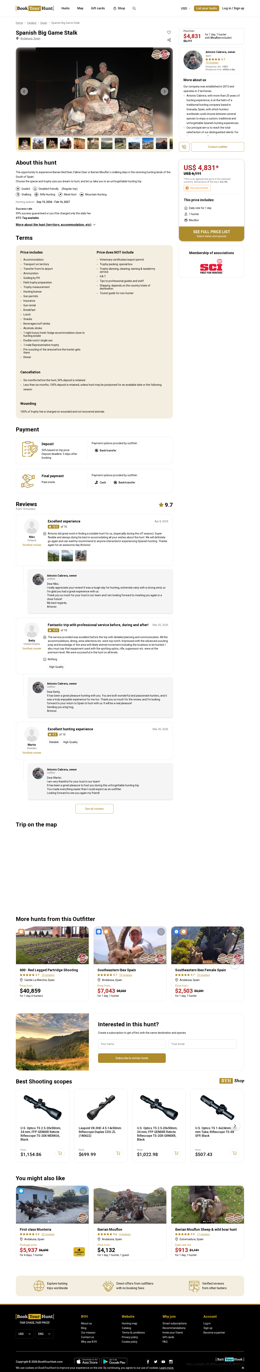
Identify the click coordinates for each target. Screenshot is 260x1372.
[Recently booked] (22, 931)
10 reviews (212, 62)
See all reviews (94, 808)
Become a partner (214, 1332)
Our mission (88, 1332)
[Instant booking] (22, 1191)
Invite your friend (173, 1332)
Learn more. (167, 1367)
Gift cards (168, 1337)
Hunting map (129, 1323)
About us (86, 1323)
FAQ (165, 1341)
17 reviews (203, 1234)
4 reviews (125, 1234)
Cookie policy (129, 1341)
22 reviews (47, 1234)
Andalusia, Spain (30, 38)
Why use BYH (89, 1341)
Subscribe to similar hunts (132, 1058)
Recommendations (174, 1328)
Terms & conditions (133, 1332)
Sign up (239, 8)
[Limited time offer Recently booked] (103, 931)
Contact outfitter (218, 146)
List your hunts (206, 8)
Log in (226, 8)
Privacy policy (130, 1337)
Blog (83, 1328)
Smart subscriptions (175, 1323)
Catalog (126, 1328)
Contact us (87, 1337)
